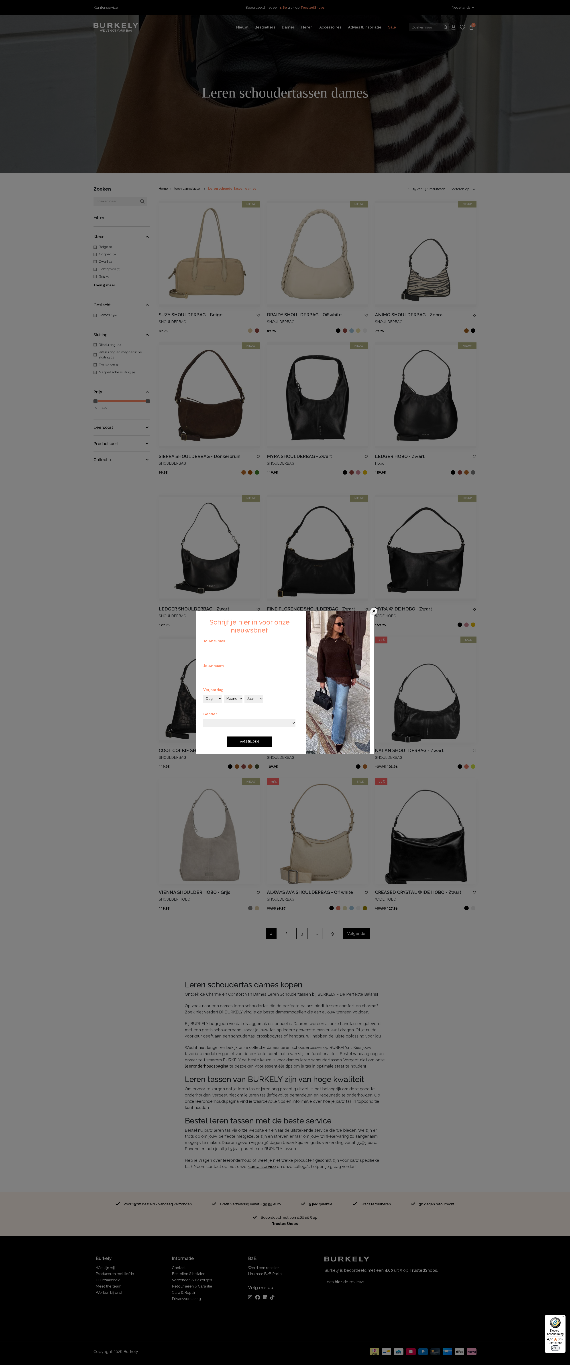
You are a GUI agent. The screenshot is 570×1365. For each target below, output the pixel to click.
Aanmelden (249, 741)
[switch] (555, 1348)
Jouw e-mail (214, 641)
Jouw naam (213, 666)
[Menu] (563, 1317)
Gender (210, 714)
